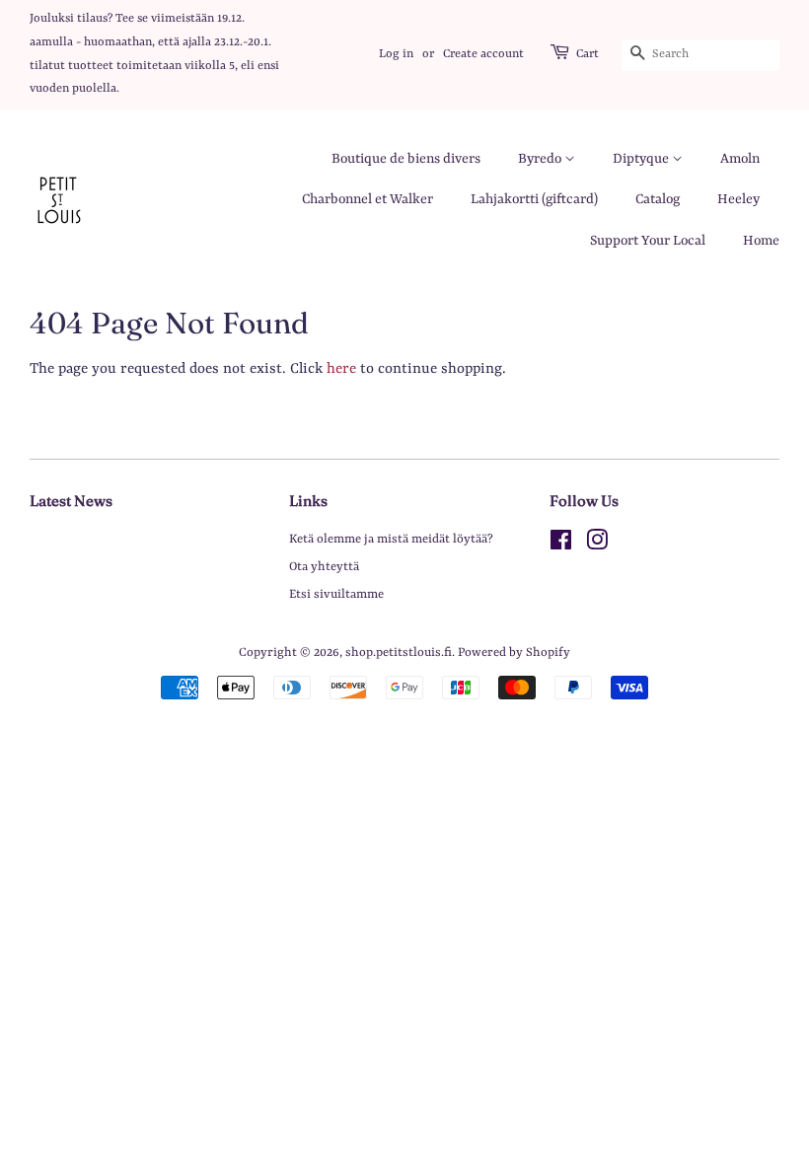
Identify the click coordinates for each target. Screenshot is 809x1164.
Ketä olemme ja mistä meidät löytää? (391, 539)
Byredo (541, 159)
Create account (483, 54)
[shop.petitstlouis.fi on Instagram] (597, 545)
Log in (396, 54)
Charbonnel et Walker (367, 199)
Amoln (740, 159)
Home (761, 241)
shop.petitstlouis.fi (398, 652)
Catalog (657, 199)
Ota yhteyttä (324, 566)
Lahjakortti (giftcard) (534, 199)
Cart (587, 54)
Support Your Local (647, 241)
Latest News (71, 500)
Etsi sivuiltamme (336, 594)
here (341, 369)
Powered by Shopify (514, 652)
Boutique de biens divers (405, 159)
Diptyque (642, 159)
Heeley (738, 199)
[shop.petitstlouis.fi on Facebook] (561, 545)
